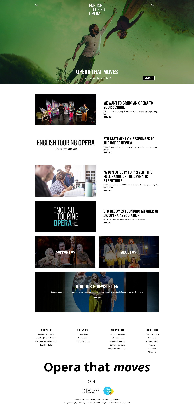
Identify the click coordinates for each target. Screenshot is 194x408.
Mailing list (152, 352)
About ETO (152, 330)
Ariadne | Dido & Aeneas (46, 338)
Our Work (82, 330)
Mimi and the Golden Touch (46, 341)
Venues (152, 345)
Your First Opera (152, 334)
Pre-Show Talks (46, 345)
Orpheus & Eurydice (46, 334)
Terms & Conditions (81, 399)
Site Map (116, 399)
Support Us (117, 330)
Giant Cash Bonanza (117, 341)
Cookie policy (95, 399)
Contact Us (152, 348)
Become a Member (117, 334)
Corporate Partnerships (117, 348)
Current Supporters (117, 345)
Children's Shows (82, 341)
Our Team (152, 338)
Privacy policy (106, 399)
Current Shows (82, 334)
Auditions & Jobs (152, 341)
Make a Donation (117, 338)
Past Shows (82, 338)
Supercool (127, 403)
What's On (148, 78)
